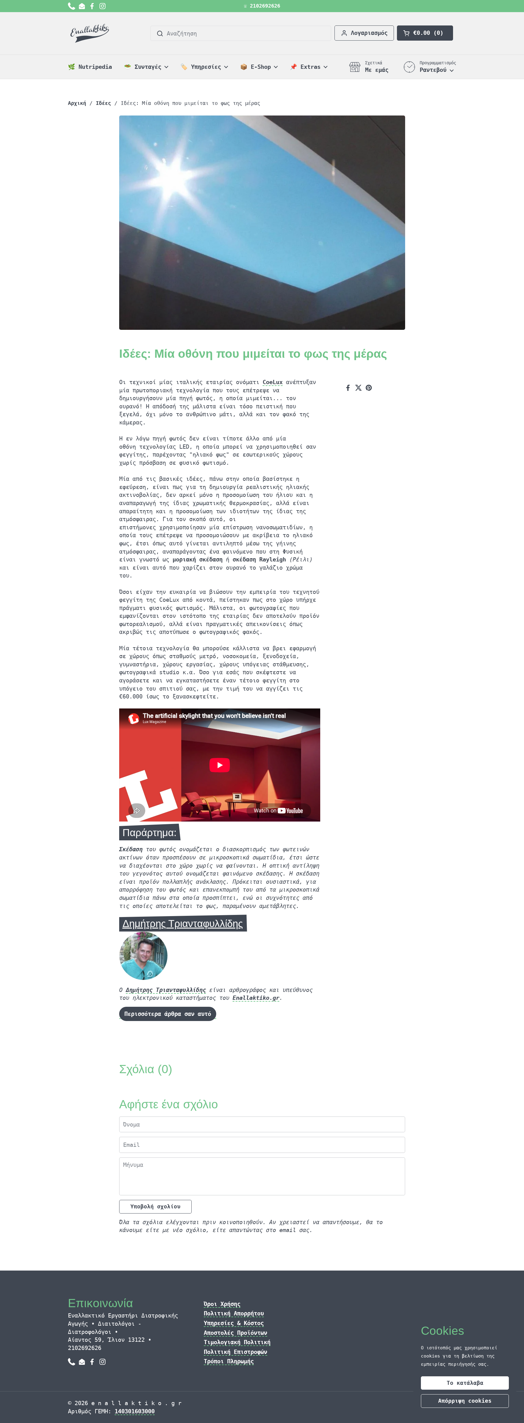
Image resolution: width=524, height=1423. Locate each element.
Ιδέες (103, 103)
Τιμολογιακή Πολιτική (237, 1342)
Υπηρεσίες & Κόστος (234, 1323)
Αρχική (77, 103)
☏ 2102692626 (262, 6)
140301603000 (135, 1411)
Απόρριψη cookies (465, 1401)
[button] (425, 33)
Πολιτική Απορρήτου (234, 1313)
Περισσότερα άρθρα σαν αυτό (167, 1013)
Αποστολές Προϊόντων (235, 1332)
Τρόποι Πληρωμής (229, 1361)
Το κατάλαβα (465, 1383)
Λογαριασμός (369, 32)
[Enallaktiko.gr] (91, 33)
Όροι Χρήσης (222, 1304)
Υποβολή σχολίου (155, 1206)
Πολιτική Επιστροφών (235, 1351)
